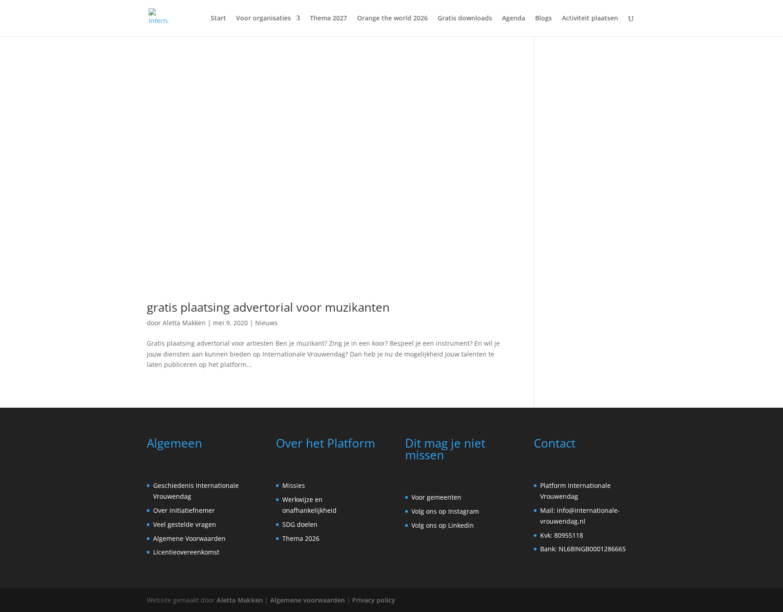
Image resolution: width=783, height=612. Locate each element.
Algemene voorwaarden (307, 600)
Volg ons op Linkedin (442, 525)
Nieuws (266, 322)
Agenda (513, 18)
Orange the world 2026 (392, 18)
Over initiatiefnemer (184, 510)
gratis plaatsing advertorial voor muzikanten (268, 307)
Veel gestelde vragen (184, 524)
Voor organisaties (263, 18)
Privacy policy (373, 600)
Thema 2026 (300, 538)
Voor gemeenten (436, 497)
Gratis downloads (465, 18)
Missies (293, 485)
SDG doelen (300, 524)
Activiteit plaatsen (590, 18)
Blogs (543, 18)
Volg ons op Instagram (445, 511)
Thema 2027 (328, 18)
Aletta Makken (184, 322)
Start (218, 18)
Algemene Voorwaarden (189, 538)
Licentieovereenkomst (186, 552)
